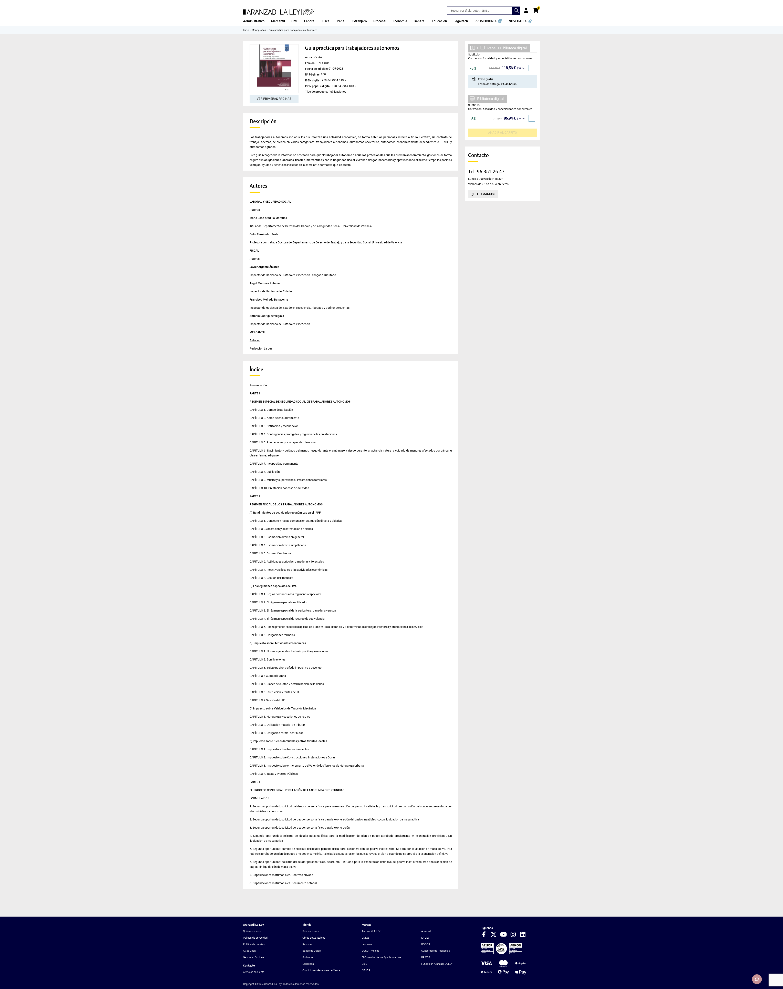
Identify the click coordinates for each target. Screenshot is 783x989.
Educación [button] (439, 21)
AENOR (366, 970)
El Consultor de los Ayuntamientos (381, 957)
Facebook (484, 934)
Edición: (310, 63)
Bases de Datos (311, 950)
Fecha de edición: (316, 68)
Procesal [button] (379, 21)
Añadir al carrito (502, 132)
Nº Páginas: (313, 74)
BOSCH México (370, 950)
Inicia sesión (526, 11)
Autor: (309, 57)
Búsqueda (516, 11)
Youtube (503, 934)
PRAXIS (425, 957)
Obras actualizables (313, 937)
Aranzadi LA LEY (371, 931)
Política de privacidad (255, 937)
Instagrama (513, 934)
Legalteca (308, 963)
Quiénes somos (252, 931)
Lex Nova (367, 944)
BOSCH (425, 944)
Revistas (307, 944)
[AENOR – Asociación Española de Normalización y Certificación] (501, 953)
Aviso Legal (249, 950)
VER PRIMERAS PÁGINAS (274, 99)
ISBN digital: (313, 80)
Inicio (246, 30)
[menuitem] (254, 21)
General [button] (419, 21)
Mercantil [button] (278, 21)
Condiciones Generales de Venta (321, 970)
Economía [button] (400, 21)
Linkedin (523, 934)
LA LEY (425, 937)
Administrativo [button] (253, 21)
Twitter (493, 934)
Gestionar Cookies (253, 957)
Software (307, 957)
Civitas (365, 937)
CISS (364, 963)
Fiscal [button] (326, 21)
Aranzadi (426, 931)
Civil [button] (294, 21)
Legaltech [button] (460, 21)
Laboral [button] (309, 21)
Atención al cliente (253, 971)
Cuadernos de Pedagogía (435, 950)
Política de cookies (254, 944)
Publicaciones (310, 931)
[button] (488, 21)
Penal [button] (341, 21)
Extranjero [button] (359, 21)
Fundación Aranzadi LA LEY (437, 963)
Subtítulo (474, 54)
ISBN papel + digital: (318, 86)
